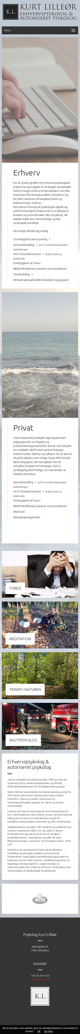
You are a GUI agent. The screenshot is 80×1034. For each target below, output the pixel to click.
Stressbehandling (24, 244)
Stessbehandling (23, 482)
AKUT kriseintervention (27, 254)
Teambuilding (21, 274)
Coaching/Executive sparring (30, 239)
